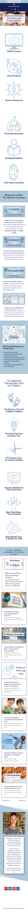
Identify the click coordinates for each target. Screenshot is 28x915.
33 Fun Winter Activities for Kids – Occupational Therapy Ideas (14, 649)
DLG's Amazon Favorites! (14, 1)
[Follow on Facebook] (18, 888)
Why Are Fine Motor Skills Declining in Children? (13, 575)
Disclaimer (22, 908)
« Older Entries (6, 800)
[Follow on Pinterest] (6, 888)
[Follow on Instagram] (14, 888)
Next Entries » (22, 800)
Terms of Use (6, 908)
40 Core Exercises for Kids (11, 352)
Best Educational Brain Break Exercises (14, 357)
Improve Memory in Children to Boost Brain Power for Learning (12, 684)
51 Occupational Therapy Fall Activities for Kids (13, 787)
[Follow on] (22, 888)
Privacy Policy (14, 908)
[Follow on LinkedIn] (10, 888)
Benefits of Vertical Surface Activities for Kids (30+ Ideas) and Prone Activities (14, 361)
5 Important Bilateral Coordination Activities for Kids (13, 719)
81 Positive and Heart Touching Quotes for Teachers (12, 613)
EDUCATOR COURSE (10, 231)
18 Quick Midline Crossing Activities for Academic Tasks (13, 755)
